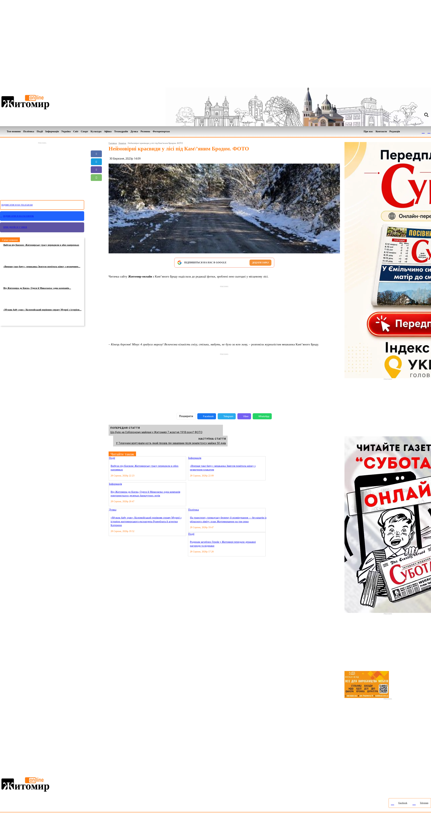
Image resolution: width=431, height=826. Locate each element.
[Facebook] (423, 132)
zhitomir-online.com (143, 819)
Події (112, 458)
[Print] (96, 201)
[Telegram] (429, 132)
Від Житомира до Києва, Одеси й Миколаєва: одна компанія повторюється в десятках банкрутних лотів (145, 493)
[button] (426, 114)
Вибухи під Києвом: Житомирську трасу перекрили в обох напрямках (41, 245)
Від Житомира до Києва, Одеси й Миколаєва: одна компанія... (37, 288)
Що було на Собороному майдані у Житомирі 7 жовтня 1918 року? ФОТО (156, 432)
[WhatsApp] (96, 177)
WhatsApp (263, 416)
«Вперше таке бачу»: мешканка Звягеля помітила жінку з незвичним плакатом (222, 467)
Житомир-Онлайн (27, 819)
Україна (122, 143)
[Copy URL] (96, 193)
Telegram (228, 416)
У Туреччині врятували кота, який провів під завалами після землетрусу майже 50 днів (171, 443)
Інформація (194, 458)
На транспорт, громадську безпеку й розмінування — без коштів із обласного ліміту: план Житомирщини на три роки (228, 519)
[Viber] (96, 169)
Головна (113, 143)
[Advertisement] (42, 169)
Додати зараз (260, 262)
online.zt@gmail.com (185, 819)
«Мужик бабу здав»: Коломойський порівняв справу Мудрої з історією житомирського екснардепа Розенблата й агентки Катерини (146, 521)
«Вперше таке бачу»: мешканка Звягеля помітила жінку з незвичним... (41, 266)
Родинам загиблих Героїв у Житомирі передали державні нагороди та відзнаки (223, 543)
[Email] (96, 185)
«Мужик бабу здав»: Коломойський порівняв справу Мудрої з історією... (42, 309)
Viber (246, 416)
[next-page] (270, 458)
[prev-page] (268, 458)
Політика (193, 509)
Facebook (208, 416)
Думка (112, 509)
